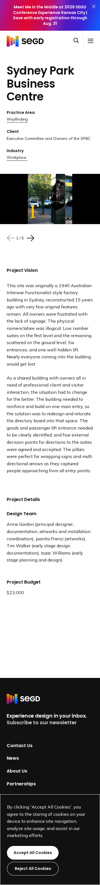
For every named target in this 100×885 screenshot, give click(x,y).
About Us (17, 771)
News (13, 758)
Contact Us (19, 745)
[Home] (27, 40)
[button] (78, 41)
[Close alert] (93, 15)
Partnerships (21, 783)
